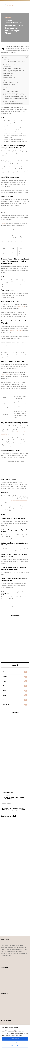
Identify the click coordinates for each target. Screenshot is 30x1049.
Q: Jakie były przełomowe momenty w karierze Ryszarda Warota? (15, 99)
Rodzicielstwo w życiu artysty (9, 77)
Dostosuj (15, 1042)
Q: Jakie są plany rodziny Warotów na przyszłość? (13, 103)
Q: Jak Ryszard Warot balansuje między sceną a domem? (14, 101)
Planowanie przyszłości (8, 86)
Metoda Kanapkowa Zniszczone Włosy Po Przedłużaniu (21, 641)
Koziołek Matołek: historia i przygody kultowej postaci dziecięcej (13, 750)
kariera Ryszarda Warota (11, 166)
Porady (5, 740)
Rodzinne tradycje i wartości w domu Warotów (13, 78)
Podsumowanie (6, 59)
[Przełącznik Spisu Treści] (25, 57)
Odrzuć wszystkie (15, 1045)
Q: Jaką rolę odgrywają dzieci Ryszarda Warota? (13, 93)
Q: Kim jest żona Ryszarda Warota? (10, 91)
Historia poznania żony (8, 73)
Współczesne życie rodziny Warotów (10, 82)
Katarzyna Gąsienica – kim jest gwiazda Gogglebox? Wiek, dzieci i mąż (14, 927)
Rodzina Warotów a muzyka (9, 84)
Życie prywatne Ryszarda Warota (19, 500)
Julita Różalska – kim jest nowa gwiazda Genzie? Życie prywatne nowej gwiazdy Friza (13, 851)
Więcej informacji (21, 306)
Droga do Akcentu (7, 66)
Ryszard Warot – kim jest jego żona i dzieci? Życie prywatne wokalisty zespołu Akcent (13, 71)
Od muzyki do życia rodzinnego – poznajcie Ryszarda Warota (14, 62)
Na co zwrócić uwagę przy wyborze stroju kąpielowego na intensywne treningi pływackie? (13, 1009)
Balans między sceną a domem (9, 80)
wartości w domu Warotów (16, 330)
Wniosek (5, 87)
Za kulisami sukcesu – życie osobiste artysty (12, 68)
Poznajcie (3, 223)
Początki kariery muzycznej (9, 64)
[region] (15, 1037)
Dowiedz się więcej (5, 374)
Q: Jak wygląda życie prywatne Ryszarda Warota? (13, 94)
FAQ (4, 89)
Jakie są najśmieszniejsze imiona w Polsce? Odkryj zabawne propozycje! (14, 786)
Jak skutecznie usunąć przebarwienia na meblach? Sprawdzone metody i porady (7, 642)
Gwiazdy (8, 17)
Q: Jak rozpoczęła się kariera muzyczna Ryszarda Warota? (15, 96)
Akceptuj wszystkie (15, 1038)
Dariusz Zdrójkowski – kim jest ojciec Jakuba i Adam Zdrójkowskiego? (13, 889)
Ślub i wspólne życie (7, 75)
